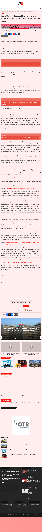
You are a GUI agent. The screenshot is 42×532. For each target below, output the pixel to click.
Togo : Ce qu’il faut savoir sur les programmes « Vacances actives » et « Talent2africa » (21, 368)
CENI (2, 485)
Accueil (2, 11)
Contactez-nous (38, 514)
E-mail (2, 395)
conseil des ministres (7, 485)
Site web (23, 395)
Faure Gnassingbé (17, 485)
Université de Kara (11, 490)
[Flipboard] (28, 310)
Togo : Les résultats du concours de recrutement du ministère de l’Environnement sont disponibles (21, 330)
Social (5, 11)
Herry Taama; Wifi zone (21, 302)
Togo (30, 302)
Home (35, 514)
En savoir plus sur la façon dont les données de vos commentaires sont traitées (27, 402)
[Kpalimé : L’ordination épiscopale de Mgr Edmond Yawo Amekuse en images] (38, 472)
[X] (31, 510)
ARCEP (13, 302)
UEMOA (2, 490)
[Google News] (19, 310)
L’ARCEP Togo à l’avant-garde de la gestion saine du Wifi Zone (20, 188)
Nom (1, 390)
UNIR (6, 490)
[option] (21, 329)
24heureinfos (15, 514)
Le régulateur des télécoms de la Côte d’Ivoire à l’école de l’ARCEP (21, 177)
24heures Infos (4, 30)
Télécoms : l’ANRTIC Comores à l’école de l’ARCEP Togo (19, 262)
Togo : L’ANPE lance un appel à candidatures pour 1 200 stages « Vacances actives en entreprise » (6, 368)
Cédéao (12, 485)
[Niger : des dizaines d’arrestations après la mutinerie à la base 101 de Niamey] (31, 474)
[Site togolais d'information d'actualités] (21, 3)
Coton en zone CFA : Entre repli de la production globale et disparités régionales (35, 368)
